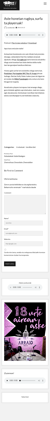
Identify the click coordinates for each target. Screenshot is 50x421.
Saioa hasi (25, 397)
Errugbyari (22, 59)
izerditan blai (11, 28)
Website (7, 239)
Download (32, 43)
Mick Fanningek (21, 79)
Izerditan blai (31, 147)
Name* (6, 218)
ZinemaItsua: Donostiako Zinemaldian (18, 162)
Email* (6, 229)
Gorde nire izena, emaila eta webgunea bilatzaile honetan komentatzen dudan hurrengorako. (24, 253)
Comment (7, 193)
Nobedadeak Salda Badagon (14, 156)
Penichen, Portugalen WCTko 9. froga (20, 73)
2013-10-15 (21, 27)
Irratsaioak (20, 147)
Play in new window (19, 43)
